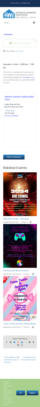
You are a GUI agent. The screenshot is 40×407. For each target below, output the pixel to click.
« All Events (8, 34)
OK (20, 393)
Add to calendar (14, 157)
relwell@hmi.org (28, 77)
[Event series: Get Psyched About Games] (33, 274)
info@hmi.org (25, 3)
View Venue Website (11, 116)
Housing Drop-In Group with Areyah (28, 358)
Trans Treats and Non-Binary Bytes (19, 323)
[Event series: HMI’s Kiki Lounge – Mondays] (30, 222)
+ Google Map (9, 110)
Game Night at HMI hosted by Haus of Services (11, 359)
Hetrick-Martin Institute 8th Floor (19, 98)
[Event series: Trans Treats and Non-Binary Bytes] (33, 327)
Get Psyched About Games (15, 270)
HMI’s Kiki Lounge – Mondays (16, 218)
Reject (32, 393)
